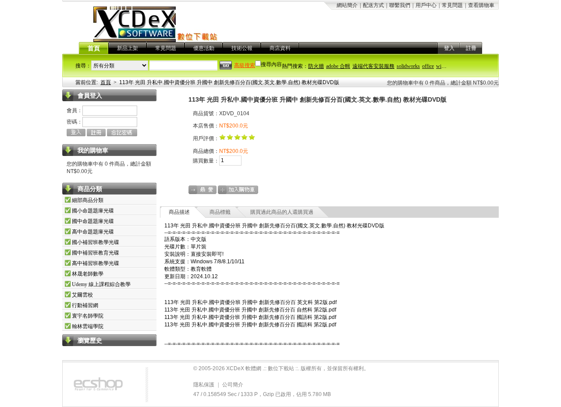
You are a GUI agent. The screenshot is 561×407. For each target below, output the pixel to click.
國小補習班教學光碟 (95, 242)
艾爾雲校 (82, 295)
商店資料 (280, 48)
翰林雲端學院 (87, 326)
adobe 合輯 (338, 66)
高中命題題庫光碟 (93, 232)
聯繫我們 (399, 5)
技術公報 (241, 48)
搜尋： (83, 66)
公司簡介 (232, 385)
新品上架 (127, 48)
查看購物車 (481, 5)
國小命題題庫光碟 (93, 211)
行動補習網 (85, 305)
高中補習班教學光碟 (95, 263)
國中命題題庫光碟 (93, 221)
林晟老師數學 (87, 274)
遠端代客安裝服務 (373, 66)
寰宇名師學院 (87, 316)
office (428, 66)
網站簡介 (347, 5)
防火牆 (316, 66)
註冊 (471, 48)
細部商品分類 (87, 200)
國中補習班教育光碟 (95, 253)
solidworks (408, 66)
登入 (449, 48)
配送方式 (373, 5)
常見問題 (452, 5)
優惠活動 (203, 48)
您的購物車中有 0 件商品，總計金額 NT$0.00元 (443, 83)
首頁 (94, 48)
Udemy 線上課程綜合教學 (101, 284)
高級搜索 (244, 65)
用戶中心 (426, 5)
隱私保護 (203, 385)
